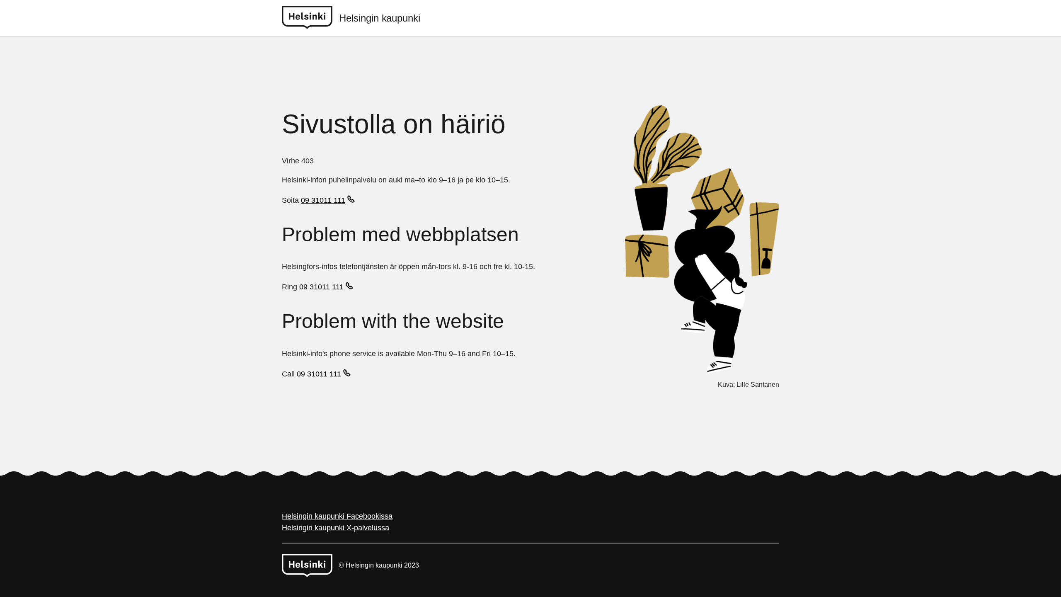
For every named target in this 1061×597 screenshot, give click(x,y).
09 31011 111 (323, 200)
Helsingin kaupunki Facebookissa (337, 516)
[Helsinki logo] (310, 18)
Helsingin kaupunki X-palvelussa (335, 528)
